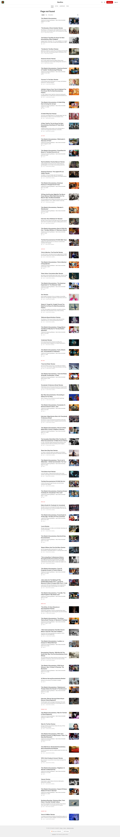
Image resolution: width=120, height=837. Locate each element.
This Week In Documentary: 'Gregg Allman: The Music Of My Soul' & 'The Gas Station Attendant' (53, 328)
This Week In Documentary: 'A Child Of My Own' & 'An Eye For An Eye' (53, 103)
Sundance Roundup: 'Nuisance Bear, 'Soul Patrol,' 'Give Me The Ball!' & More (53, 801)
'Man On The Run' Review (48, 724)
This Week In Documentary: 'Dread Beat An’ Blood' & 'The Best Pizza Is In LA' (53, 151)
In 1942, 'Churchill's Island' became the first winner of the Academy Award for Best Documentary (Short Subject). (53, 443)
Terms (64, 828)
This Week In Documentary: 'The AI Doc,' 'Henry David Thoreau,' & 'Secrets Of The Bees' (54, 619)
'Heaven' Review (45, 779)
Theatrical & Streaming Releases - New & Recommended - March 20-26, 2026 (53, 645)
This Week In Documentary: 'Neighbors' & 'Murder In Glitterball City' (53, 768)
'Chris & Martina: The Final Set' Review (52, 252)
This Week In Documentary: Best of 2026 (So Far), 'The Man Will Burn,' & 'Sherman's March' (54, 229)
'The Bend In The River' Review (49, 49)
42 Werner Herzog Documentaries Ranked (53, 678)
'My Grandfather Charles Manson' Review (53, 162)
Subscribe (109, 2)
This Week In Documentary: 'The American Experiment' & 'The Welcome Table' (53, 284)
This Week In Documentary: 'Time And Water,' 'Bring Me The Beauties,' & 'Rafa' (54, 374)
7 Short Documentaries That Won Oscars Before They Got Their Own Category (53, 630)
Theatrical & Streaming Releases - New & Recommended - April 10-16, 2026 (53, 572)
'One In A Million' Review (48, 814)
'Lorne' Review (45, 526)
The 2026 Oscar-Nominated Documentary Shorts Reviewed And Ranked (53, 747)
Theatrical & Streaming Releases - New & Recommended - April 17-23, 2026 (53, 540)
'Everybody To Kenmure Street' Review (52, 385)
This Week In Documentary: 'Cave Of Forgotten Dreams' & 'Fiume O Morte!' (51, 569)
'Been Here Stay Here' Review (49, 450)
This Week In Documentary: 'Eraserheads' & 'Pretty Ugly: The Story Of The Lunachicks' (53, 515)
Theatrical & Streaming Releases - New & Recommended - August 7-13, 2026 (53, 106)
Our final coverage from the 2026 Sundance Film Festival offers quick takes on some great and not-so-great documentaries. (53, 804)
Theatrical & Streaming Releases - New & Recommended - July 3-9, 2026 (53, 232)
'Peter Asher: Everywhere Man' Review (52, 273)
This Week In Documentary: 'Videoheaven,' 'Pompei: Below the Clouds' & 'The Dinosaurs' (54, 688)
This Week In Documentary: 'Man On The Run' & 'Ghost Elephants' (54, 713)
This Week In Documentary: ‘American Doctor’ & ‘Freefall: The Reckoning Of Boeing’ (54, 69)
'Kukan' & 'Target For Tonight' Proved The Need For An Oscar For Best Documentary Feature (53, 306)
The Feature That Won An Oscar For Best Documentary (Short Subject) (52, 38)
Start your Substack (56, 831)
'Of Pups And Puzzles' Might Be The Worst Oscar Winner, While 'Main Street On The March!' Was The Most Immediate (53, 196)
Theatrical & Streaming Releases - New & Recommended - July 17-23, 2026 (53, 187)
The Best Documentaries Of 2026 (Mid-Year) (54, 240)
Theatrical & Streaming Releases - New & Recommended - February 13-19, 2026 (53, 772)
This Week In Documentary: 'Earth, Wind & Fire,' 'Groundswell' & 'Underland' (53, 350)
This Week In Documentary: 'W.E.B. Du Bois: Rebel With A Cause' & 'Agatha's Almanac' (53, 428)
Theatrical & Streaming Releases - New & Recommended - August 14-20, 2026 (53, 72)
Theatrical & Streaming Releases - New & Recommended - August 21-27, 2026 (53, 21)
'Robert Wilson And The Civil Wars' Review (53, 547)
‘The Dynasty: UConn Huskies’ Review (52, 28)
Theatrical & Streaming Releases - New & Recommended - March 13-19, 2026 (53, 671)
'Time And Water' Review (48, 364)
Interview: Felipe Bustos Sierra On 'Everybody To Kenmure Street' (54, 417)
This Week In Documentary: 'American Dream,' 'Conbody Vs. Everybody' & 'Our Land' (54, 491)
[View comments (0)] (50, 24)
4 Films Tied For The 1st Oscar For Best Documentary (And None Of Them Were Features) (52, 125)
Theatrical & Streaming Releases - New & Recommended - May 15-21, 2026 (53, 431)
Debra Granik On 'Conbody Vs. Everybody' (53, 505)
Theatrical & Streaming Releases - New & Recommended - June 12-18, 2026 (53, 332)
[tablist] (47, 15)
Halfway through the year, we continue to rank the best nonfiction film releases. (53, 242)
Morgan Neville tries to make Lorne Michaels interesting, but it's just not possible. (54, 528)
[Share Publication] (104, 2)
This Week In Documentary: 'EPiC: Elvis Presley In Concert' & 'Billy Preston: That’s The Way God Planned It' (54, 735)
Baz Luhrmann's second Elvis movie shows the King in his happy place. (53, 760)
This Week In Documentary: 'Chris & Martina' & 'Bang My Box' (54, 262)
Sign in (116, 2)
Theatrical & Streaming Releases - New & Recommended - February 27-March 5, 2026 (53, 716)
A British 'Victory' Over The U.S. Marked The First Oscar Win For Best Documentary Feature (53, 91)
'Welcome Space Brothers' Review (50, 317)
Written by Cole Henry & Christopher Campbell (51, 680)
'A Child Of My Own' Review (48, 113)
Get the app (66, 831)
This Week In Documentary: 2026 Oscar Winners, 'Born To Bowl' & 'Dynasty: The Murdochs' (52, 667)
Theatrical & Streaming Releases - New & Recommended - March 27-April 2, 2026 (53, 622)
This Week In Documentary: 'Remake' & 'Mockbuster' (52, 208)
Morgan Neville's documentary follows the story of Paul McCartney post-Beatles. (53, 726)
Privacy (61, 828)
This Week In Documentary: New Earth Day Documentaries (53, 536)
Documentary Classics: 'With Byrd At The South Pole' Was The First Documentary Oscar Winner (54, 654)
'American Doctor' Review (48, 58)
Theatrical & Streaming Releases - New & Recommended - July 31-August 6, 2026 (53, 143)
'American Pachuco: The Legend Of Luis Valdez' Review (52, 172)
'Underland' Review (46, 340)
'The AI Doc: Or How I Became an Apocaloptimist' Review (50, 607)
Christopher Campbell (48, 32)
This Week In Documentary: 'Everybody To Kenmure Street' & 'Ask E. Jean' (53, 405)
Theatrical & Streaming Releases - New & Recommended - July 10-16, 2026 (53, 211)
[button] (52, 6)
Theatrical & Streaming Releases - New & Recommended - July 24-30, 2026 (53, 154)
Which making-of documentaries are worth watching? (52, 398)
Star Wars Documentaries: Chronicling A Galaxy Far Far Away (52, 395)
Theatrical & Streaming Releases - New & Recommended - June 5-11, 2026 (53, 354)
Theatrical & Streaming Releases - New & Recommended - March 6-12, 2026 (53, 691)
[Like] (42, 55)
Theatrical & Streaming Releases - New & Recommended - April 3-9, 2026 (53, 597)
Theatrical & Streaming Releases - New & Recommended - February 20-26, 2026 (53, 739)
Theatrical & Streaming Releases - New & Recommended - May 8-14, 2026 (53, 464)
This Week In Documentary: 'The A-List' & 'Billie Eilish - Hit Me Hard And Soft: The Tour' (53, 461)
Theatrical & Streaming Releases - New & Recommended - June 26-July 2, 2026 (53, 266)
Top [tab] (46, 14)
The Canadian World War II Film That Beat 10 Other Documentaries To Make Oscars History (54, 439)
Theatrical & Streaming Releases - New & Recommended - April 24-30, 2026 (53, 519)
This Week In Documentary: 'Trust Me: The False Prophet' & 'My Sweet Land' (53, 593)
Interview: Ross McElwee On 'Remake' (52, 218)
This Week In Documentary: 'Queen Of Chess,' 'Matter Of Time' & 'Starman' (54, 789)
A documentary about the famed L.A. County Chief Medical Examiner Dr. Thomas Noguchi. (53, 82)
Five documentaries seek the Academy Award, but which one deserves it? (54, 751)
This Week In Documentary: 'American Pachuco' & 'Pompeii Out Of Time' (52, 183)
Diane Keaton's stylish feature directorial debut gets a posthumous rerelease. (52, 781)
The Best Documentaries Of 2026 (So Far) (53, 481)
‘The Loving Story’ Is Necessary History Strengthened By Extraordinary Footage (52, 558)
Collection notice (70, 828)
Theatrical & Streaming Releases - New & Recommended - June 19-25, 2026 (53, 287)
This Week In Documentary (48, 18)
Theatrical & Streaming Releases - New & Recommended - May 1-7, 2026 (53, 495)
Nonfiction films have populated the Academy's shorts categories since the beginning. (52, 634)
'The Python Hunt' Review (48, 471)
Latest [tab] (43, 14)
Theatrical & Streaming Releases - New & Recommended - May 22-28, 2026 (53, 409)
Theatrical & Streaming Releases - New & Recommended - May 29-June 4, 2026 (53, 377)
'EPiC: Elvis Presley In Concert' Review (52, 758)
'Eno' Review (44, 294)
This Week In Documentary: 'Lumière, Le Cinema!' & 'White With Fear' (52, 642)
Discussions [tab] (50, 14)
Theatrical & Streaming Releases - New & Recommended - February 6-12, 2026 (53, 793)
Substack (54, 834)
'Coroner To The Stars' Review (49, 79)
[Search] (102, 2)
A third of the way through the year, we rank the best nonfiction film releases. (52, 483)
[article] (60, 21)
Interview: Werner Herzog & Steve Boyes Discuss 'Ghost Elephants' (52, 699)
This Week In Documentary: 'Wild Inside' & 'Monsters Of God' (53, 139)
